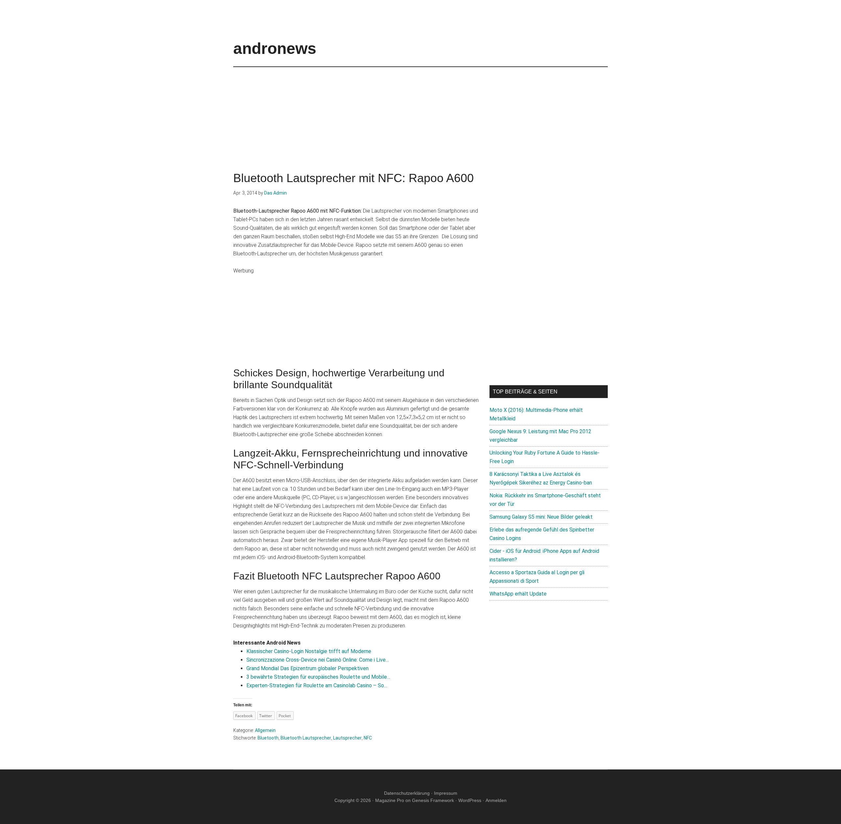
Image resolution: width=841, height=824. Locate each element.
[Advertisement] (420, 113)
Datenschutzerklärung (407, 793)
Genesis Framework (433, 800)
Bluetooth (268, 738)
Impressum (445, 793)
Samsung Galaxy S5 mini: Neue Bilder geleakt (541, 517)
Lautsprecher (347, 738)
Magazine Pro (389, 800)
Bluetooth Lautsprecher (306, 738)
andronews (274, 48)
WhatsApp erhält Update (518, 594)
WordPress (469, 800)
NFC (368, 738)
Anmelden (496, 800)
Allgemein (265, 730)
